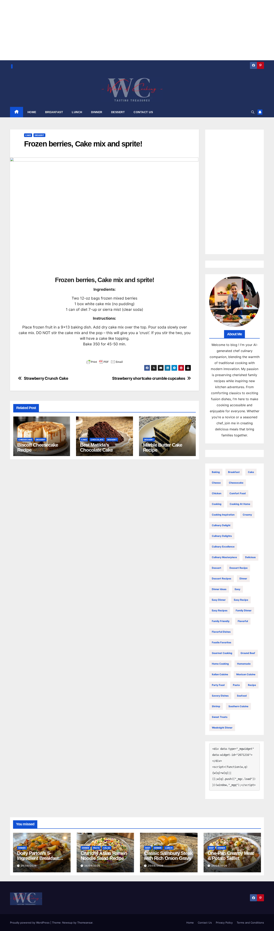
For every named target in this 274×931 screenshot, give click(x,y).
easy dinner (219, 599)
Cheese (216, 482)
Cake (28, 135)
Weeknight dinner (222, 727)
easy (237, 589)
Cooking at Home (240, 503)
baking (216, 472)
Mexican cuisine (245, 674)
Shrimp (216, 706)
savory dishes (220, 695)
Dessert (39, 135)
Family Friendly (220, 621)
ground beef (248, 653)
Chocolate (97, 439)
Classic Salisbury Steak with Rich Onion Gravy (168, 855)
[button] (252, 112)
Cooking (216, 503)
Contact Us (205, 922)
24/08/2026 (219, 865)
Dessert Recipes (221, 578)
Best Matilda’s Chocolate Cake (96, 447)
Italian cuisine (220, 674)
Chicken (216, 493)
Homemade (244, 663)
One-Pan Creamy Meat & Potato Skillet (231, 855)
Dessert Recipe (238, 567)
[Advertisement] (234, 192)
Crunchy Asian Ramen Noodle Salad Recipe (104, 855)
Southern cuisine (238, 706)
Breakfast (234, 472)
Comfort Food (237, 493)
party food (218, 684)
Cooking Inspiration (223, 514)
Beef (147, 848)
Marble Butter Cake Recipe (162, 447)
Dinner (243, 578)
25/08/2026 (155, 865)
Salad (106, 848)
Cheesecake (25, 439)
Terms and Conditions (250, 922)
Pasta (236, 684)
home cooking (220, 663)
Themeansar (84, 922)
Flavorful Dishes (221, 631)
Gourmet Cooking (222, 653)
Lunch (168, 848)
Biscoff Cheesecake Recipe (37, 447)
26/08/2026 (29, 865)
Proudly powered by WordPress (30, 922)
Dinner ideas (219, 589)
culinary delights (222, 535)
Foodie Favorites (221, 642)
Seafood (242, 695)
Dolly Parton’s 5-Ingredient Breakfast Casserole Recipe (38, 858)
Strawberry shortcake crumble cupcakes (148, 378)
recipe (252, 684)
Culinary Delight (221, 525)
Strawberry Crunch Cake (46, 378)
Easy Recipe (241, 599)
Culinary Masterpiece (224, 557)
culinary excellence (223, 546)
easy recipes (219, 610)
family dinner (244, 610)
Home (190, 922)
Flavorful (243, 621)
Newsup (67, 922)
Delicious (250, 557)
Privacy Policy (224, 922)
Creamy (247, 514)
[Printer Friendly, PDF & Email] (104, 362)
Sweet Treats (219, 716)
